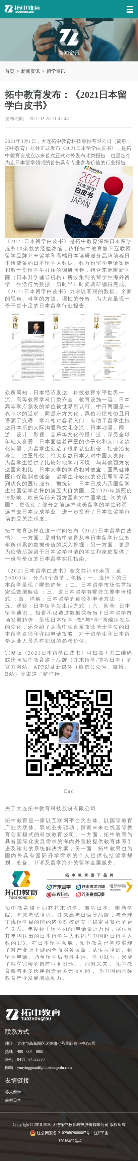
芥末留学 (13, 1092)
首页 (9, 71)
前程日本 (13, 1100)
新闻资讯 (30, 71)
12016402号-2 (70, 1141)
